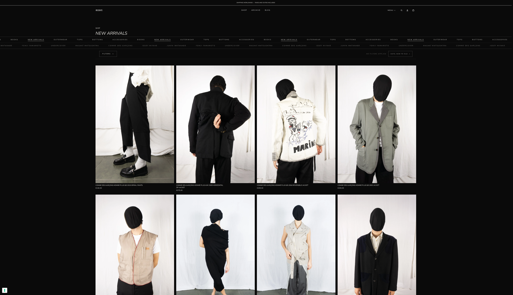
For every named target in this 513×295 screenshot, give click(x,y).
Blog (267, 10)
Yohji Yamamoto (56, 46)
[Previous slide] (100, 124)
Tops (55, 40)
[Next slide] (170, 124)
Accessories (95, 40)
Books (116, 40)
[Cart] (413, 10)
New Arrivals (137, 40)
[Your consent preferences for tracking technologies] (4, 290)
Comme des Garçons (145, 46)
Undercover (83, 46)
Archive (255, 10)
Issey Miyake (174, 46)
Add (333, 179)
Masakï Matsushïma (112, 46)
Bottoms (72, 40)
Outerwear (35, 40)
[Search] (401, 10)
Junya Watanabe (27, 46)
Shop (244, 10)
